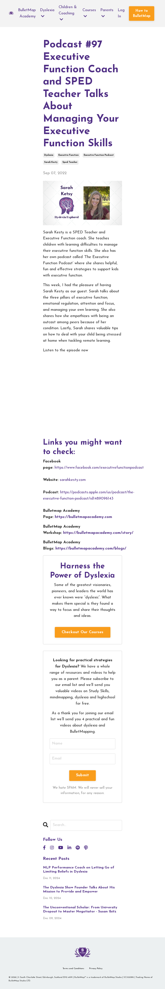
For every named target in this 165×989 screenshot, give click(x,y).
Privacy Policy (95, 968)
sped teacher (70, 162)
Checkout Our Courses (83, 632)
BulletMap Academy (27, 13)
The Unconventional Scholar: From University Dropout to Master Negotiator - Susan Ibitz (80, 909)
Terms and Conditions (73, 968)
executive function (68, 155)
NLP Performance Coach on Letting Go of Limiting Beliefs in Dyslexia (78, 869)
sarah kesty (50, 162)
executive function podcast (99, 155)
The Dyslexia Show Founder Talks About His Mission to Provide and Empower (79, 889)
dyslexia (48, 155)
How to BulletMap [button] (141, 13)
